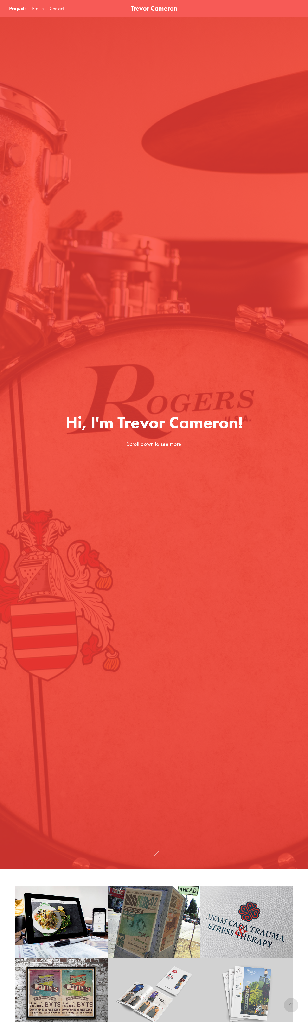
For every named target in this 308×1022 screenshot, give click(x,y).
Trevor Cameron (154, 8)
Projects (17, 8)
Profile (38, 8)
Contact (57, 8)
